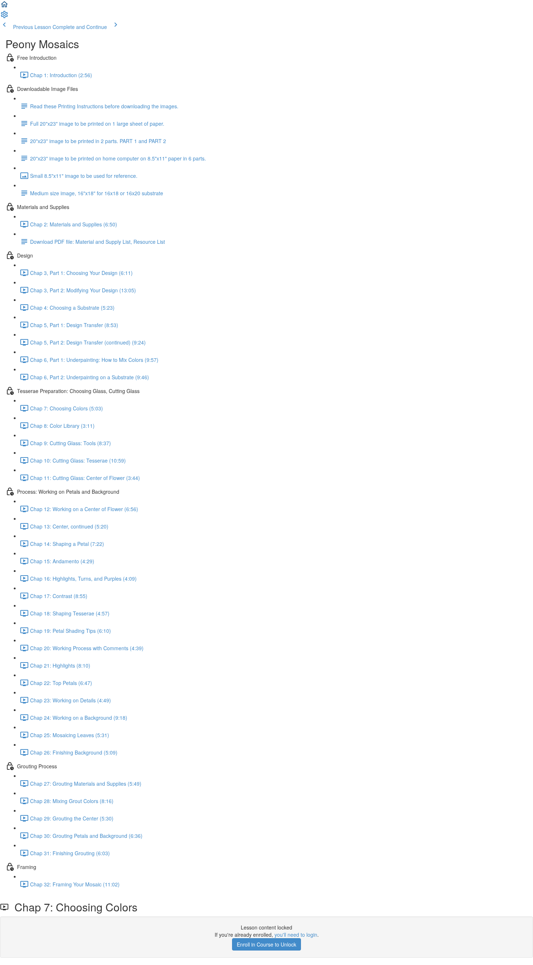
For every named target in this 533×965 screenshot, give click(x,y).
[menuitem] (4, 16)
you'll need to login (295, 934)
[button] (4, 6)
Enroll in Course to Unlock (266, 944)
